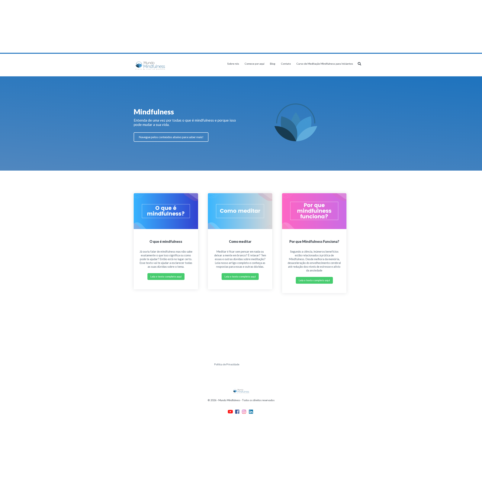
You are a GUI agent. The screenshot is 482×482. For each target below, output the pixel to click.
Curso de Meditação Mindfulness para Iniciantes (324, 63)
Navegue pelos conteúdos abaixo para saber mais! (171, 137)
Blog (272, 63)
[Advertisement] (113, 26)
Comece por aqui (254, 63)
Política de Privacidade (226, 364)
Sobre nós (233, 63)
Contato (286, 63)
